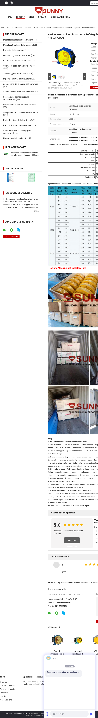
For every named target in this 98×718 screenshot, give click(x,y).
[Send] (92, 714)
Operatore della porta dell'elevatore (19, 66)
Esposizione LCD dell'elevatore (17, 79)
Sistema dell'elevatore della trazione (19, 104)
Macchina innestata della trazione (18, 40)
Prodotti (20, 17)
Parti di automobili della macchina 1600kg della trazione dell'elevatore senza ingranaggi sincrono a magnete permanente (57, 652)
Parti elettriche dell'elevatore (16, 120)
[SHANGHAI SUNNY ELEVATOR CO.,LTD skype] (20, 230)
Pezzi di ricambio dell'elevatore (17, 125)
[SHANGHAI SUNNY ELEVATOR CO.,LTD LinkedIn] (11, 3)
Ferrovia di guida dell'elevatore (16, 55)
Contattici (4, 693)
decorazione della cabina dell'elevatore (20, 84)
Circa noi (42, 17)
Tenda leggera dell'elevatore (16, 73)
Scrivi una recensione (72, 541)
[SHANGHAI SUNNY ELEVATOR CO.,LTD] (49, 11)
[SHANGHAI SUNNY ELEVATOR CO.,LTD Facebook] (6, 3)
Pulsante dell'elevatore (13, 50)
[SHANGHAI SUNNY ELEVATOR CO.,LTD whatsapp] (13, 230)
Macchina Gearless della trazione (29, 28)
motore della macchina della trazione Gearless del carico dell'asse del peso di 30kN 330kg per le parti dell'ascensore (78, 652)
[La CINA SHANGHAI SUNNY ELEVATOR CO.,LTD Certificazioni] (10, 177)
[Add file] (47, 714)
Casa (10, 17)
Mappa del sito (6, 700)
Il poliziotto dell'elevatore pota (17, 60)
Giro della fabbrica (60, 17)
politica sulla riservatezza (16, 714)
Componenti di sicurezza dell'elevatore (20, 112)
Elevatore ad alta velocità (14, 138)
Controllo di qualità (7, 689)
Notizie (3, 696)
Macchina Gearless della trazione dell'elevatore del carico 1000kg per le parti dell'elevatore (25, 155)
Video (31, 17)
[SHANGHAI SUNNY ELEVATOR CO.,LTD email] (6, 230)
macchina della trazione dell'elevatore (76, 583)
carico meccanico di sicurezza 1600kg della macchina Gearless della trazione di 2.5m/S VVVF (65, 85)
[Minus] (91, 658)
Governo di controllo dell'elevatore (18, 92)
